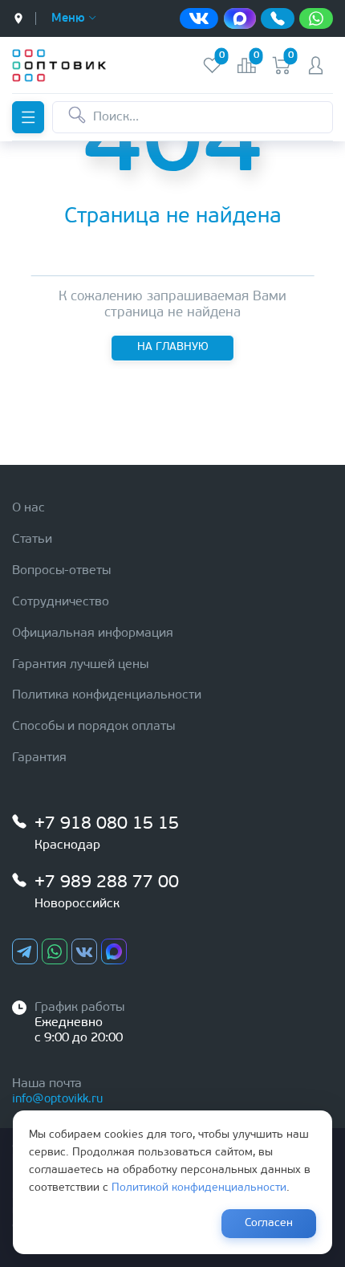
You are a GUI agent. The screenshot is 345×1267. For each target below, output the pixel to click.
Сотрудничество (60, 602)
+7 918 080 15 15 (106, 824)
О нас (28, 508)
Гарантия (39, 758)
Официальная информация (92, 633)
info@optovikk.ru (57, 1100)
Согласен (269, 1223)
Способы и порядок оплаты (93, 726)
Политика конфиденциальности (106, 695)
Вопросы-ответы (61, 570)
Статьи (32, 539)
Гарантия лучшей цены (80, 664)
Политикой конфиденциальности (199, 1188)
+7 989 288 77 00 (106, 883)
